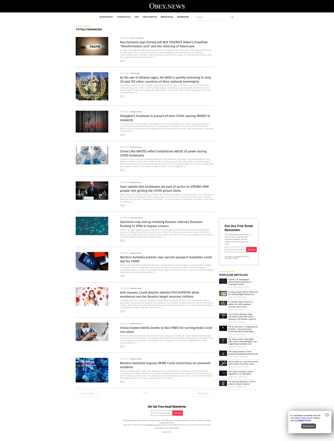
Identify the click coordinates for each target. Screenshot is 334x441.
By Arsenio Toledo (137, 218)
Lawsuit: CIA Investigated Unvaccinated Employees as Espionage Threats (240, 282)
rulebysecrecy (106, 17)
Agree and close (309, 426)
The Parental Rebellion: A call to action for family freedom (241, 383)
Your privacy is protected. (233, 256)
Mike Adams (242, 334)
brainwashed (183, 17)
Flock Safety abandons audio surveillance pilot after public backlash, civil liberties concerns (242, 316)
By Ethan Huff (135, 73)
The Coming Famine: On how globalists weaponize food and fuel (243, 353)
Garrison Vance (243, 377)
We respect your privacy (153, 425)
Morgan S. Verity (243, 287)
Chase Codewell (243, 367)
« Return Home (86, 393)
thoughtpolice (124, 17)
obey (137, 17)
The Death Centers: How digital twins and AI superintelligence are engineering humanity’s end (242, 341)
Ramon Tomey (242, 297)
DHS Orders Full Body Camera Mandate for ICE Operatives (240, 373)
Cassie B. (241, 309)
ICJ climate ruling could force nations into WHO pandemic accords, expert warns (240, 304)
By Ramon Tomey (136, 112)
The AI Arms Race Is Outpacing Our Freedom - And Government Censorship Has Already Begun (243, 329)
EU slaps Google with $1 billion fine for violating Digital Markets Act (243, 293)
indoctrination (150, 17)
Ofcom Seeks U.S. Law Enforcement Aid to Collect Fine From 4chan (243, 363)
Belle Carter (242, 347)
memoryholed (167, 17)
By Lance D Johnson (137, 38)
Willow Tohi (241, 322)
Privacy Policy (167, 432)
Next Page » (203, 393)
